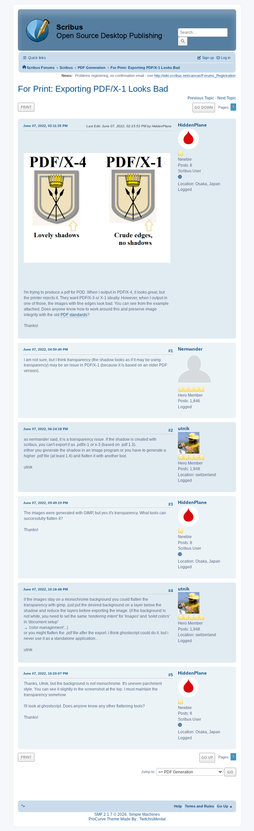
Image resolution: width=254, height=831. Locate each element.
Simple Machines (144, 814)
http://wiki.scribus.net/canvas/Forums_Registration (194, 76)
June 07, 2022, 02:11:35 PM (45, 126)
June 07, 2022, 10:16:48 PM (45, 589)
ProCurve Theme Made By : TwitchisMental (127, 819)
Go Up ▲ (225, 806)
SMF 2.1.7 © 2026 (110, 814)
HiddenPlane (192, 125)
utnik (184, 428)
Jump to (147, 772)
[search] (183, 41)
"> (23, 806)
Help (178, 806)
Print (26, 106)
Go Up (207, 757)
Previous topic (201, 98)
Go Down (203, 107)
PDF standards (74, 314)
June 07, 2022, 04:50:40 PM (45, 349)
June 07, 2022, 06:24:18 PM (45, 429)
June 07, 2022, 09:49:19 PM (45, 503)
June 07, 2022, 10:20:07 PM (45, 673)
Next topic (226, 98)
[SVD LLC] (181, 177)
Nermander (190, 349)
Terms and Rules (199, 806)
